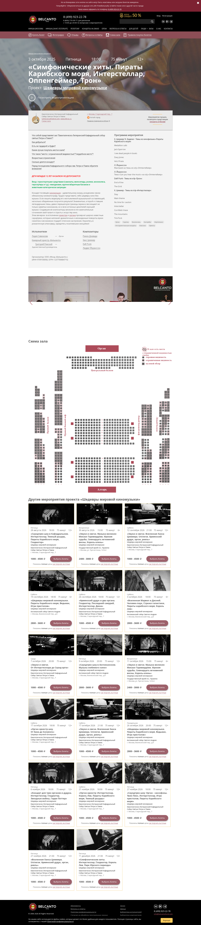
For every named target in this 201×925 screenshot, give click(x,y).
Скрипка (126, 222)
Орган (104, 28)
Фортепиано (158, 222)
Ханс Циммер (89, 240)
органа (72, 215)
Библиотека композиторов (130, 915)
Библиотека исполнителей (131, 912)
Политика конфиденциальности (83, 912)
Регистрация (167, 16)
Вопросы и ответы (118, 28)
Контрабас (147, 222)
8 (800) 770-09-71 (70, 20)
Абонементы (76, 906)
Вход (158, 16)
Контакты (168, 28)
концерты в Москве (157, 122)
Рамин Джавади (90, 236)
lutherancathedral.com (51, 119)
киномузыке (55, 193)
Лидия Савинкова (40, 236)
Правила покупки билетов (139, 35)
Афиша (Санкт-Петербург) (57, 28)
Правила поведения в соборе (97, 121)
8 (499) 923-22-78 (114, 9)
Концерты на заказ (90, 28)
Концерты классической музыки (42, 19)
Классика (142, 225)
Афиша (123, 909)
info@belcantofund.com (163, 914)
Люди (143, 28)
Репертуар (75, 28)
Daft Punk (87, 244)
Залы (151, 28)
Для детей (133, 28)
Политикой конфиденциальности (60, 921)
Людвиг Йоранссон (91, 248)
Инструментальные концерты (125, 225)
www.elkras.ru (66, 119)
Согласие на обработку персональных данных (89, 915)
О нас (158, 28)
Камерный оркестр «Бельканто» (46, 240)
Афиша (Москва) (35, 28)
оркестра (63, 215)
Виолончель (136, 222)
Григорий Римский (43, 244)
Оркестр (152, 225)
